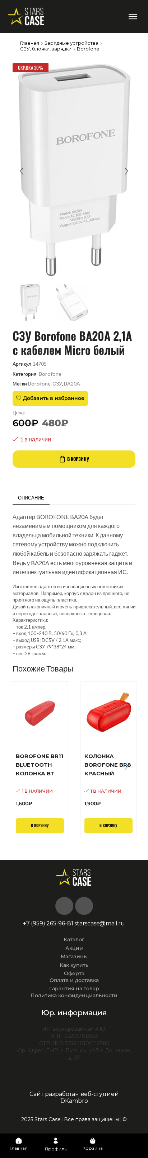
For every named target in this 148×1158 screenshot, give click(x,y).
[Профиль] (55, 1140)
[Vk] (64, 906)
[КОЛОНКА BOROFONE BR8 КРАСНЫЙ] (108, 780)
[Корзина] (92, 1140)
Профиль (55, 1149)
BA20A (72, 383)
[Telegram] (84, 906)
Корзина (93, 1148)
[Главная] (18, 1140)
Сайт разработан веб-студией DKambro (74, 1097)
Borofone (88, 49)
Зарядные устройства (71, 43)
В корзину (78, 458)
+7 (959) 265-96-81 (48, 923)
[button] (133, 16)
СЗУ (57, 383)
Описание (31, 498)
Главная (29, 43)
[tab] (31, 498)
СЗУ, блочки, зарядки (45, 49)
